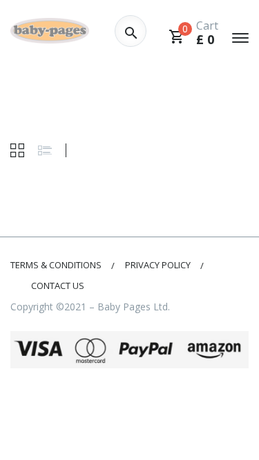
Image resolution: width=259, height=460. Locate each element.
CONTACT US (57, 285)
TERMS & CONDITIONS (56, 265)
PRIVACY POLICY (158, 265)
